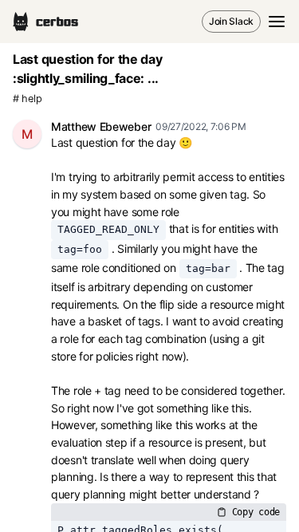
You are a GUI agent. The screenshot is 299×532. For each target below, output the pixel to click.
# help (27, 98)
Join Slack (231, 21)
